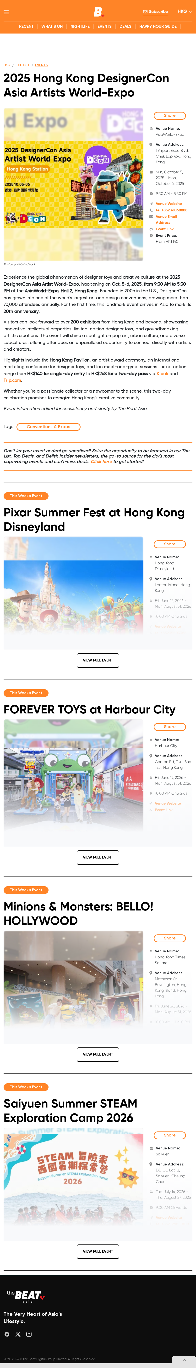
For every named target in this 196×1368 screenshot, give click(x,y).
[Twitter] (18, 1334)
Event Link (165, 229)
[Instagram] (29, 1334)
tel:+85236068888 (171, 210)
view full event (98, 660)
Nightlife (80, 27)
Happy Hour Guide (158, 27)
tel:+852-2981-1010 (172, 1224)
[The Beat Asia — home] (26, 1297)
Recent (26, 27)
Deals (125, 27)
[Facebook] (7, 1334)
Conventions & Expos (48, 427)
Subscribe (157, 12)
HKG (182, 11)
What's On (52, 27)
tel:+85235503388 (170, 633)
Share (170, 115)
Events (105, 27)
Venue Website (169, 204)
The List (23, 65)
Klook (162, 374)
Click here (101, 461)
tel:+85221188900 (170, 1039)
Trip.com (12, 380)
